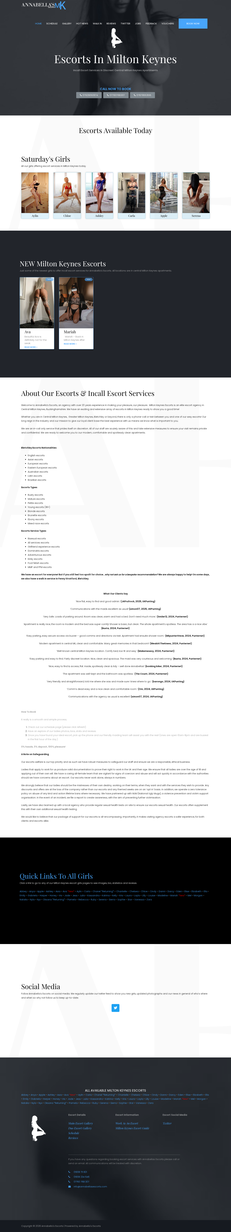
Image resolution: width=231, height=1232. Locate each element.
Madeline (163, 895)
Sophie (121, 899)
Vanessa (139, 899)
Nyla (32, 899)
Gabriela (32, 895)
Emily (22, 895)
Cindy (153, 891)
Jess (74, 895)
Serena (196, 216)
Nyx (39, 899)
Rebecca (83, 899)
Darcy (171, 891)
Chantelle (121, 891)
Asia (58, 891)
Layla (137, 895)
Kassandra (93, 895)
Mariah (70, 331)
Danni (162, 891)
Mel (189, 895)
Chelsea (134, 891)
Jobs (138, 23)
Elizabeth (196, 891)
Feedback (151, 23)
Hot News (82, 23)
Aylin (35, 216)
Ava (28, 331)
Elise (186, 891)
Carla (131, 216)
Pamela (71, 899)
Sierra (112, 899)
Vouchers (168, 23)
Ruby (93, 899)
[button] (80, 1123)
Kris (121, 895)
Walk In (97, 23)
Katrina (106, 895)
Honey (53, 895)
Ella (205, 891)
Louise (151, 895)
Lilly (144, 895)
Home (38, 23)
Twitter (125, 23)
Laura (128, 895)
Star (130, 899)
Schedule (52, 23)
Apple (163, 216)
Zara (149, 899)
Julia (82, 895)
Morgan (198, 895)
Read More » (31, 347)
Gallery (67, 23)
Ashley (99, 216)
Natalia (24, 899)
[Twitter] (115, 1008)
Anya (32, 891)
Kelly (114, 895)
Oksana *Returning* (54, 899)
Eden (179, 891)
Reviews (111, 23)
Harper (43, 895)
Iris (60, 895)
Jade (67, 895)
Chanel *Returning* (103, 891)
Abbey (23, 891)
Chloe (67, 216)
